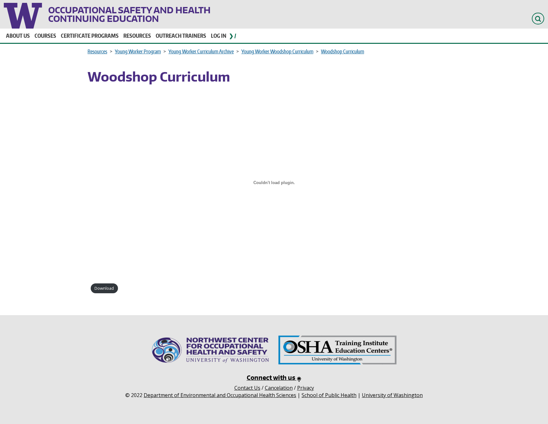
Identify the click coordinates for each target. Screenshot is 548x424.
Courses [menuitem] (45, 35)
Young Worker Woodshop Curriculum (277, 51)
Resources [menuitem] (137, 35)
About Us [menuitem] (18, 35)
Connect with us (272, 377)
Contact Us (247, 387)
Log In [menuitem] (218, 35)
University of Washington (23, 14)
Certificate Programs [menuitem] (90, 35)
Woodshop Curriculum (342, 51)
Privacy (305, 387)
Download (104, 288)
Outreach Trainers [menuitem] (181, 35)
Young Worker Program (138, 51)
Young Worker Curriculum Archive (201, 51)
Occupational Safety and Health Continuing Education (129, 14)
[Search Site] (538, 18)
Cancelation (279, 387)
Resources (97, 51)
